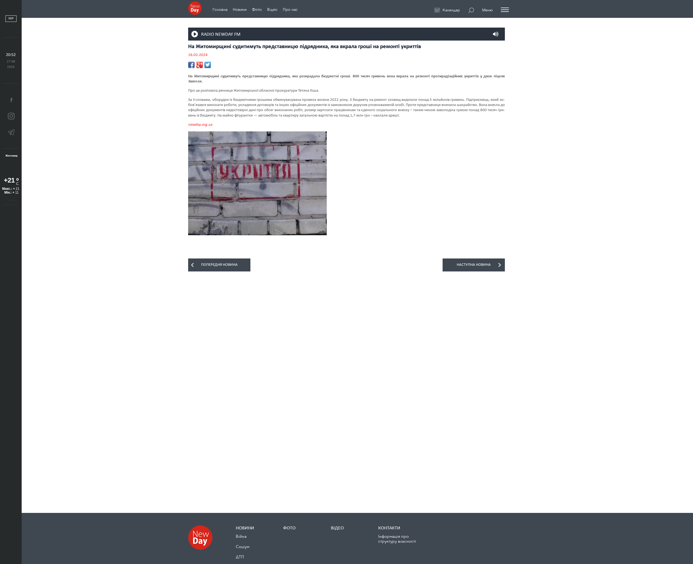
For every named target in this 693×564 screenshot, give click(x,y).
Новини (240, 9)
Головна (220, 9)
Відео (272, 9)
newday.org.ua (200, 125)
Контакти (389, 528)
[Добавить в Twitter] (207, 65)
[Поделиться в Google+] (199, 65)
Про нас (290, 9)
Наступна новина (474, 265)
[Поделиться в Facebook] (191, 65)
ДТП (240, 557)
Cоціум (242, 546)
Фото (257, 9)
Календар (451, 10)
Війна (241, 536)
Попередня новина (219, 265)
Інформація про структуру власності (397, 539)
